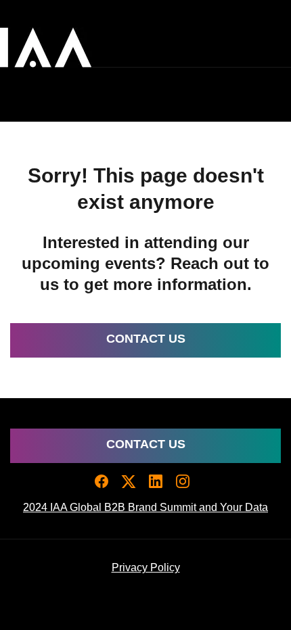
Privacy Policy (146, 567)
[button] (104, 485)
